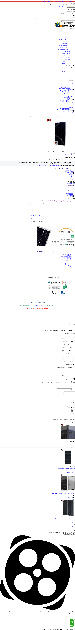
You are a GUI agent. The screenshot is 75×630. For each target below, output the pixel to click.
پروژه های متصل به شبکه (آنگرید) (63, 73)
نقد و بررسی (70, 196)
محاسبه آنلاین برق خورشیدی (67, 111)
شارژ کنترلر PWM (66, 94)
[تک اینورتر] (64, 27)
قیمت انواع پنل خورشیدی (39, 305)
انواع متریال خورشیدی (71, 616)
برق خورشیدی (70, 99)
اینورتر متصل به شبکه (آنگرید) (62, 49)
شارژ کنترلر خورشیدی (66, 53)
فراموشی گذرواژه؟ (63, 6)
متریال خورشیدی (67, 57)
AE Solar (53, 116)
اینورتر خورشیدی (67, 41)
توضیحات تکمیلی (69, 193)
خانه (74, 116)
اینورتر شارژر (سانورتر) (63, 45)
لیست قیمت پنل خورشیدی (71, 615)
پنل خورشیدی (67, 34)
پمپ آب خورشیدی (66, 55)
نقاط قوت (73, 390)
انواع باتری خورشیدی (71, 618)
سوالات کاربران (70, 195)
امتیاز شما (73, 389)
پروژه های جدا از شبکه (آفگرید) (64, 71)
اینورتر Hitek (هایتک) (64, 63)
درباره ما (71, 113)
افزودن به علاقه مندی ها (70, 183)
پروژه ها (71, 107)
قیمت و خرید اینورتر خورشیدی (70, 614)
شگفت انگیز (70, 110)
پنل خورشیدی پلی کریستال (63, 36)
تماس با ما (71, 112)
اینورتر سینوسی (65, 43)
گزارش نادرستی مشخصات (70, 154)
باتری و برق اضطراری (68, 96)
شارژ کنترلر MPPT (66, 93)
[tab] (36, 192)
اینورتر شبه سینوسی (64, 47)
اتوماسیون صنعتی (66, 59)
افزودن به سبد (70, 446)
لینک (31, 308)
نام (74, 385)
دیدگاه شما (73, 402)
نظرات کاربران (70, 194)
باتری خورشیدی (67, 51)
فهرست (73, 115)
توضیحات (71, 192)
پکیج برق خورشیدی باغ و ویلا (64, 100)
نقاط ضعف (73, 393)
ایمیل (74, 387)
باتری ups (68, 98)
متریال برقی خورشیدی (65, 101)
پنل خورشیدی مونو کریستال (62, 38)
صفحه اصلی (70, 82)
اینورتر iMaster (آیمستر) (63, 61)
